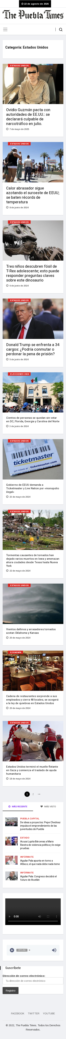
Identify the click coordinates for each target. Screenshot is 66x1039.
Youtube (49, 1013)
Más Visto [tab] (50, 806)
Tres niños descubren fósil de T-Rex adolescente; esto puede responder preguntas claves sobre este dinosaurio (32, 273)
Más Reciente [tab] (19, 806)
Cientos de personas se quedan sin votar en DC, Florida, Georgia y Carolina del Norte (32, 419)
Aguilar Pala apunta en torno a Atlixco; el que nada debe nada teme (40, 862)
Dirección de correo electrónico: (24, 975)
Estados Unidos (19, 65)
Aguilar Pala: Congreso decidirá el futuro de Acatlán (38, 878)
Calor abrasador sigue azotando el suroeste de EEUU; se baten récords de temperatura (32, 195)
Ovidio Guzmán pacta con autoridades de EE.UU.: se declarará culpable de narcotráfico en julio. (28, 117)
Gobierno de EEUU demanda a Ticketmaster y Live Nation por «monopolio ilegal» (32, 488)
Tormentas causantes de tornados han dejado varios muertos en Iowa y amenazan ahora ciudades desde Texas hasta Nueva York (32, 560)
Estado (24, 838)
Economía (15, 652)
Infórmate (27, 857)
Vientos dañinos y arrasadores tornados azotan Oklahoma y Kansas (31, 631)
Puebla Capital (29, 818)
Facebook (17, 1013)
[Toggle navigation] (5, 29)
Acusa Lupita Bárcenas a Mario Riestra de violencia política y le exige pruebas (40, 845)
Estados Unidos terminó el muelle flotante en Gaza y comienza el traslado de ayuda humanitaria (32, 770)
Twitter (33, 1013)
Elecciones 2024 (19, 374)
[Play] (12, 950)
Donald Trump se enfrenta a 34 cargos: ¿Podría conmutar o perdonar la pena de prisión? (32, 349)
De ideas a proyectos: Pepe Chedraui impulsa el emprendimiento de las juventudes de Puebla (40, 826)
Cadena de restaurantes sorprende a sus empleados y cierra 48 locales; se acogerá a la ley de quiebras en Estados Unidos (32, 699)
